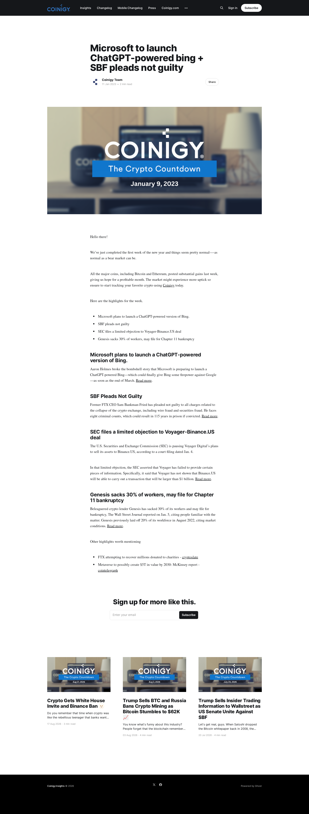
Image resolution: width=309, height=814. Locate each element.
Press (152, 8)
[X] (154, 784)
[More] (186, 8)
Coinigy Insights (56, 785)
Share (212, 81)
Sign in (232, 8)
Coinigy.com (170, 8)
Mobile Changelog (130, 8)
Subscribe (251, 8)
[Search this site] (222, 8)
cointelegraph (108, 570)
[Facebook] (160, 784)
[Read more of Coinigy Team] (95, 82)
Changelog (104, 8)
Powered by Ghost (251, 785)
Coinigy (169, 285)
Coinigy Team (112, 80)
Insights (85, 8)
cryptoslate (190, 557)
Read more (144, 380)
